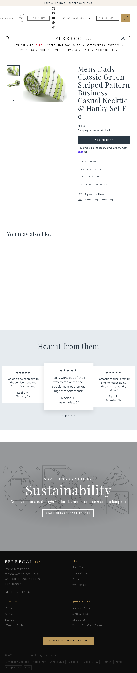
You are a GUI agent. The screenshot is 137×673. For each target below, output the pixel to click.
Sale (39, 45)
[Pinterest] (28, 592)
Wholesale (109, 18)
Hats (87, 50)
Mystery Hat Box (57, 45)
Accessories (105, 50)
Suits (77, 45)
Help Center (80, 567)
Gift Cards (79, 619)
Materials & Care (92, 169)
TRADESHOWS (38, 18)
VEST (59, 50)
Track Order (80, 573)
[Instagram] (6, 592)
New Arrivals (23, 45)
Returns (77, 579)
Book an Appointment (86, 608)
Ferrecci (23, 562)
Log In (125, 18)
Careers (10, 608)
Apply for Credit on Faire (68, 640)
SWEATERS (27, 50)
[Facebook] (11, 592)
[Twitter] (23, 592)
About (9, 613)
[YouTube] (17, 592)
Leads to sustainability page (68, 513)
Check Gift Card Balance (88, 625)
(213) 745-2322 (22, 18)
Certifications (91, 177)
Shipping (83, 130)
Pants (73, 50)
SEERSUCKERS (95, 45)
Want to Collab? (16, 625)
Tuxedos (114, 45)
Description (89, 162)
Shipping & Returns (94, 184)
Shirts (45, 50)
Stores (9, 619)
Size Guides (80, 613)
